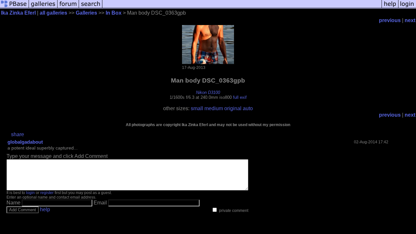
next (410, 20)
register (47, 192)
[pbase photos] (14, 7)
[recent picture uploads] (43, 7)
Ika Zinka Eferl (18, 13)
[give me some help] (390, 7)
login (30, 192)
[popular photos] (242, 7)
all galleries (53, 13)
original (232, 108)
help (45, 209)
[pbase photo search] (90, 7)
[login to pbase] (407, 7)
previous (390, 20)
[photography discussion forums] (68, 7)
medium (213, 108)
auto (248, 108)
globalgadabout (25, 142)
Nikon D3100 (208, 92)
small (197, 108)
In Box (114, 13)
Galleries (86, 13)
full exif (240, 97)
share (17, 134)
